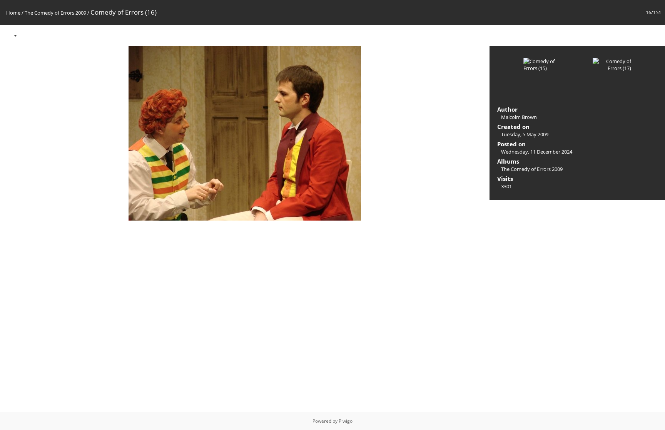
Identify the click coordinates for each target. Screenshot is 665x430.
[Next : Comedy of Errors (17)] (655, 35)
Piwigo (346, 421)
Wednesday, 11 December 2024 (536, 151)
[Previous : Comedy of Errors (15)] (639, 35)
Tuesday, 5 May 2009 (524, 134)
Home (13, 12)
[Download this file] (60, 35)
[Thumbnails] (623, 35)
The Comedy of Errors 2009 (55, 12)
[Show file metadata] (43, 35)
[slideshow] (27, 35)
